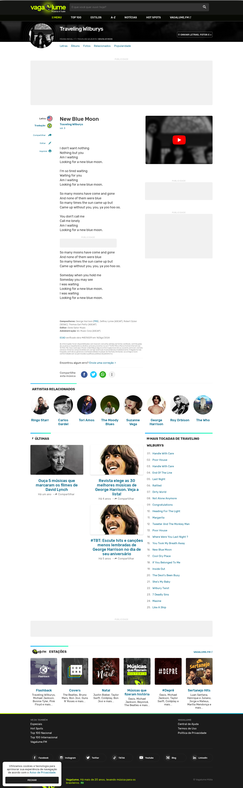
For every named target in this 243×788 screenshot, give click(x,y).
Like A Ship (159, 607)
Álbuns (75, 46)
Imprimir (43, 151)
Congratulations (162, 504)
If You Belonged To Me (166, 562)
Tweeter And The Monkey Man (171, 524)
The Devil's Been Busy (166, 575)
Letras (64, 46)
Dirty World (159, 492)
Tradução (40, 125)
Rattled (157, 485)
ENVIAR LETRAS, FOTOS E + (196, 34)
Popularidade (122, 46)
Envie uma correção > (102, 362)
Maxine (156, 601)
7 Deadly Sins (160, 594)
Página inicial (66, 39)
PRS (96, 321)
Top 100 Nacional (41, 733)
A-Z (113, 17)
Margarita (158, 517)
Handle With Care (163, 453)
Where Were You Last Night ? (170, 536)
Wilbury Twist (160, 588)
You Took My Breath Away (168, 543)
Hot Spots (153, 17)
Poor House (159, 460)
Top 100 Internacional (43, 737)
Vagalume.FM (179, 17)
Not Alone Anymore (164, 498)
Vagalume (48, 7)
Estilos (96, 17)
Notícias (131, 17)
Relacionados (102, 46)
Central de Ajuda (188, 724)
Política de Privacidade (192, 733)
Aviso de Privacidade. (43, 772)
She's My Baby (161, 581)
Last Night (158, 479)
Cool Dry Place (161, 556)
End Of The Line (162, 472)
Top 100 (76, 17)
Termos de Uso (187, 728)
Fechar (32, 780)
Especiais (36, 724)
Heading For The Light (166, 511)
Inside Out (158, 569)
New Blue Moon (162, 549)
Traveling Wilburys (81, 29)
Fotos (87, 46)
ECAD (62, 337)
